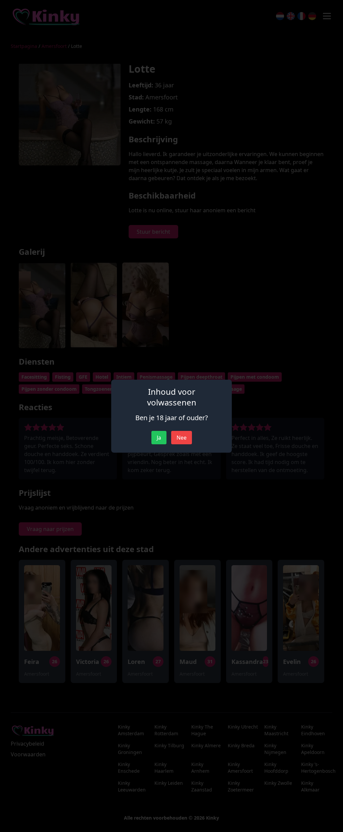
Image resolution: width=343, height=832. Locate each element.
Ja (159, 437)
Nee (182, 437)
